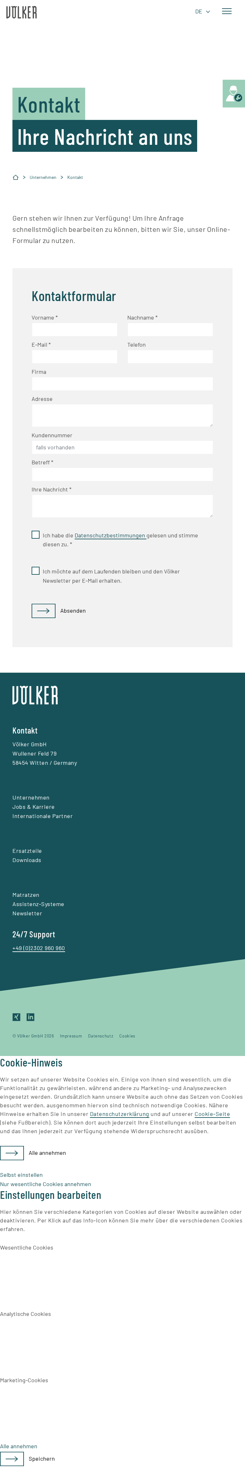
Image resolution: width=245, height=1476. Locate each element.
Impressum (71, 1035)
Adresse (42, 398)
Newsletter (27, 913)
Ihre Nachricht (51, 489)
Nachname (142, 317)
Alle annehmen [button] (18, 1446)
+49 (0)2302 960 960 (38, 947)
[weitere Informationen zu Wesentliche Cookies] (48, 1275)
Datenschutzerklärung (119, 1113)
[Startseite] (15, 177)
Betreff (42, 462)
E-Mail (41, 344)
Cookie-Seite (212, 1113)
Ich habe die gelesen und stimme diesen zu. (120, 540)
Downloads (26, 859)
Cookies (127, 1035)
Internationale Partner (42, 815)
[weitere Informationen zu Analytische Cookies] (48, 1341)
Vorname (45, 317)
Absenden (73, 610)
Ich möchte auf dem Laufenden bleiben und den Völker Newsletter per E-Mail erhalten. (111, 576)
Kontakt (75, 177)
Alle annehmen (47, 1152)
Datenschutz (100, 1035)
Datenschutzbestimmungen (110, 535)
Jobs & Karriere (33, 806)
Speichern (42, 1458)
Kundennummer (52, 435)
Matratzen (26, 894)
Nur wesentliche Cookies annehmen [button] (45, 1183)
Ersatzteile (27, 850)
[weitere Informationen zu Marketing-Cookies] (48, 1407)
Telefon (136, 344)
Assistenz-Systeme (38, 903)
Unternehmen (43, 177)
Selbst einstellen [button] (21, 1174)
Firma (39, 371)
